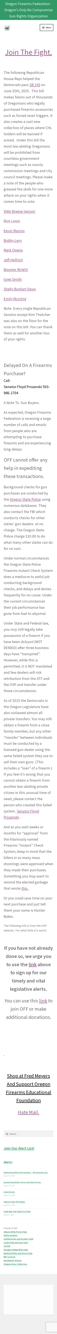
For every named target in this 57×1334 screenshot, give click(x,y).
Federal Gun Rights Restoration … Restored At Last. (26, 1172)
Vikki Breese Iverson (19, 211)
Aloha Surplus (10, 1235)
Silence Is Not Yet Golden (14, 1201)
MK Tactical (9, 1256)
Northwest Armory (13, 1260)
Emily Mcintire (15, 298)
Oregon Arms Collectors (15, 1264)
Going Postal (9, 1192)
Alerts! (8, 1162)
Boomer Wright (16, 269)
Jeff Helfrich (13, 259)
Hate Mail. (28, 1112)
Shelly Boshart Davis (20, 288)
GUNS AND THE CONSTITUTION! (17, 1211)
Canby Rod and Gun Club (16, 1242)
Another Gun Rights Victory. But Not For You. (22, 1182)
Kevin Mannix (14, 230)
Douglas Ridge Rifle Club (16, 1249)
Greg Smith (13, 279)
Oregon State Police (25, 499)
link (33, 964)
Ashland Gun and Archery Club (18, 1239)
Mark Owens (13, 250)
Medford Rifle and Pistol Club (18, 1253)
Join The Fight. (28, 52)
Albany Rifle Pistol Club (15, 1231)
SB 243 (34, 84)
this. (24, 888)
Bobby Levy (13, 240)
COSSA (7, 1246)
